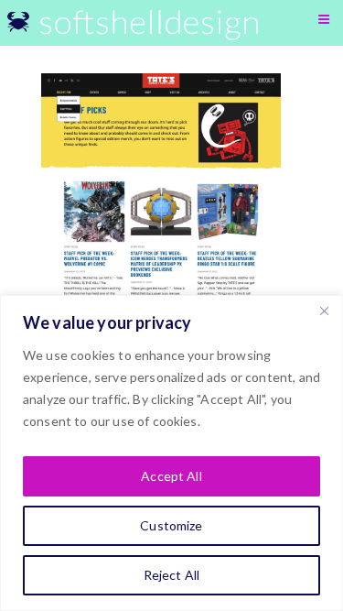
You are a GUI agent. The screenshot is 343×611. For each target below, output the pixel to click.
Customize (171, 525)
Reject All (171, 575)
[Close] (324, 311)
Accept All (171, 476)
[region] (171, 453)
